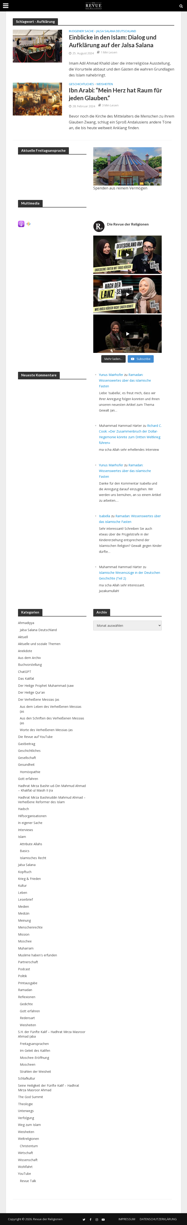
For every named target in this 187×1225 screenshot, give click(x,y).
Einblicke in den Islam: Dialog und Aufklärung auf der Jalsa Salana (112, 41)
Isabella (104, 516)
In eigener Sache (81, 31)
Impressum (127, 1219)
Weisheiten (104, 84)
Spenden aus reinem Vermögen (120, 188)
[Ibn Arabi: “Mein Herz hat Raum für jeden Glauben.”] (37, 98)
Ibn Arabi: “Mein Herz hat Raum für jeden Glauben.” (115, 94)
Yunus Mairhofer (111, 374)
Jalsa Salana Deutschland (116, 31)
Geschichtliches (81, 84)
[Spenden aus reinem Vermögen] (127, 166)
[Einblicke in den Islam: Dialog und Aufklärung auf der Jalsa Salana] (37, 45)
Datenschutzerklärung (158, 1219)
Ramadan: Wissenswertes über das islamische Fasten (125, 380)
